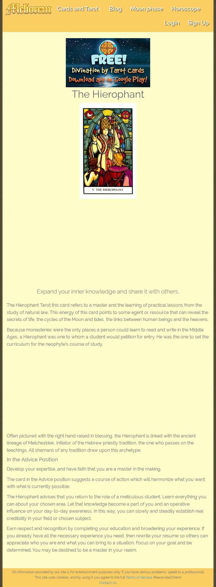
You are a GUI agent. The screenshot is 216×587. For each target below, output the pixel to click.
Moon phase (146, 8)
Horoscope (185, 8)
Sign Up (198, 22)
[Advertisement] (108, 241)
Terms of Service (139, 577)
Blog (115, 8)
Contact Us (108, 583)
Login (171, 22)
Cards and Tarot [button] (77, 8)
